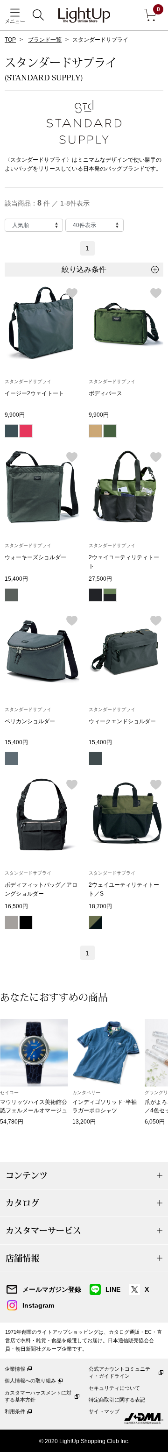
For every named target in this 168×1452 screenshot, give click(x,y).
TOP (10, 39)
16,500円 (16, 906)
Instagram (38, 1305)
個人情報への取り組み (30, 1380)
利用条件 (15, 1411)
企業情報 (15, 1369)
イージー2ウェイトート (34, 393)
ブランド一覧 (45, 39)
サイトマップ (104, 1411)
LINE (112, 1289)
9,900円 (15, 415)
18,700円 (100, 906)
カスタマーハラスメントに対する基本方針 (38, 1396)
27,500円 (100, 579)
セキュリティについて (114, 1388)
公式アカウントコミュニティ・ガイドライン (119, 1372)
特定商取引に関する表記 (117, 1399)
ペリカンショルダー (30, 721)
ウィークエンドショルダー (122, 721)
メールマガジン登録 (51, 1289)
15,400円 (16, 579)
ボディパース (105, 393)
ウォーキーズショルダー (35, 557)
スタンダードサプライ (28, 381)
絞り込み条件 (84, 269)
